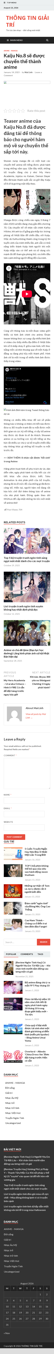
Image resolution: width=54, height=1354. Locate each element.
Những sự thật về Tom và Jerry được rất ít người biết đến (37, 888)
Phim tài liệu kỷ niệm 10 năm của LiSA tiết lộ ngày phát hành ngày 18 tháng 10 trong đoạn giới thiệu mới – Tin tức (37, 1007)
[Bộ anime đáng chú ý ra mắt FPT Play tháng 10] (13, 992)
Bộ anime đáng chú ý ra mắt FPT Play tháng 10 (37, 984)
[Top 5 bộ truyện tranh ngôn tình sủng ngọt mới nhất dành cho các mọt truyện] (27, 554)
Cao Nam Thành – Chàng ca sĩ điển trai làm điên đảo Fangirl (36, 923)
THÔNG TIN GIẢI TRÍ (27, 21)
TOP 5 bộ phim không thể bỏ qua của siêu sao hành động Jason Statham (36, 870)
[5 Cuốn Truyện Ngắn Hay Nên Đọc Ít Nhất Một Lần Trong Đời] (13, 859)
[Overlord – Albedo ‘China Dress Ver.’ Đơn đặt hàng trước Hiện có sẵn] (13, 1061)
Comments (27, 954)
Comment (10, 755)
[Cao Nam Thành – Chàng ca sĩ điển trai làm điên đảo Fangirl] (13, 930)
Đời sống (10, 1087)
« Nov (7, 1333)
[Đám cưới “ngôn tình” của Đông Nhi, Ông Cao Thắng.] (13, 913)
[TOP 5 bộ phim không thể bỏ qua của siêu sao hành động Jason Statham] (13, 876)
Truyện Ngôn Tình (14, 1118)
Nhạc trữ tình (12, 1107)
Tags (40, 954)
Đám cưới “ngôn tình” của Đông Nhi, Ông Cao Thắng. (37, 906)
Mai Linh (29, 72)
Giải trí (8, 1092)
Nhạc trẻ (10, 1102)
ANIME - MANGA (11, 51)
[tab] (11, 954)
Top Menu (11, 2)
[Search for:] (27, 942)
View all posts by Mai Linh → (36, 716)
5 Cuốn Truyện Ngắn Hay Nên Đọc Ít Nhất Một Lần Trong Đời (36, 851)
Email (8, 808)
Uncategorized (13, 1123)
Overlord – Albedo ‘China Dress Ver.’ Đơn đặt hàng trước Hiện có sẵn (37, 1056)
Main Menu (16, 40)
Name (7, 795)
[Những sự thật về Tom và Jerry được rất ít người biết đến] (13, 897)
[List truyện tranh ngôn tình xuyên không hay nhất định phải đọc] (27, 603)
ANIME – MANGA (15, 1082)
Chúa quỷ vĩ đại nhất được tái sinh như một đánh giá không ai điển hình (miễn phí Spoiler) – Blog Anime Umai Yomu (37, 1033)
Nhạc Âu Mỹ (11, 1097)
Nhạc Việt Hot (13, 1113)
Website (8, 822)
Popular (11, 954)
